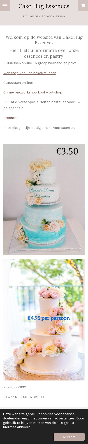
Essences (10, 118)
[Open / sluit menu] (5, 5)
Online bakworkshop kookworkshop (32, 92)
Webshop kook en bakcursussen (29, 73)
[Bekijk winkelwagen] (83, 5)
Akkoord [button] (69, 437)
